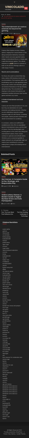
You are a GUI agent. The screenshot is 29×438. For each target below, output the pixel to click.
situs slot (5, 302)
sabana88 (5, 326)
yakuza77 (5, 367)
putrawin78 (6, 332)
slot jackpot (17, 305)
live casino (6, 351)
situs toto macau (7, 284)
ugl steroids (6, 319)
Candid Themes (20, 434)
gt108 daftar (6, 279)
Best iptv (5, 374)
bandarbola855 (7, 263)
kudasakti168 (6, 238)
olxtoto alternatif (7, 372)
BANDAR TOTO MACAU (10, 386)
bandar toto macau (8, 305)
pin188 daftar (7, 321)
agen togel (6, 244)
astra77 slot (6, 416)
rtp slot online (6, 277)
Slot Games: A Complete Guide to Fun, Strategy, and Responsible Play (14, 181)
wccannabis (6, 235)
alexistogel (6, 286)
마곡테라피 (6, 261)
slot (4, 355)
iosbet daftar (6, 229)
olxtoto (5, 265)
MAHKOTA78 (7, 288)
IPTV (4, 401)
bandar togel (6, 413)
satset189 (6, 294)
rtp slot (5, 258)
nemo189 (5, 292)
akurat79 (5, 346)
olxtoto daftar (7, 325)
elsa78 (5, 376)
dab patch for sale (8, 365)
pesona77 (5, 370)
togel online (6, 248)
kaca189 (5, 407)
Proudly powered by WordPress (13, 432)
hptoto (4, 323)
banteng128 (6, 403)
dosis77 (5, 369)
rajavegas (5, 353)
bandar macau (7, 300)
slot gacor (5, 309)
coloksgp (5, 342)
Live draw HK (6, 338)
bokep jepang (6, 237)
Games (4, 24)
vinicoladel (14, 7)
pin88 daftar (6, 242)
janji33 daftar (6, 282)
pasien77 (5, 328)
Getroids (5, 340)
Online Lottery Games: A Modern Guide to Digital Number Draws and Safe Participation (12, 198)
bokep (4, 254)
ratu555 (5, 380)
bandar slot (6, 281)
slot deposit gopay (8, 271)
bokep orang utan (8, 267)
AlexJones (17, 33)
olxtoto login (6, 273)
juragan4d (5, 290)
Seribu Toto (6, 260)
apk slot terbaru (7, 384)
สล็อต (4, 269)
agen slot (5, 411)
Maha (13, 203)
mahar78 (5, 330)
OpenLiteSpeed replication (10, 250)
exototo (5, 246)
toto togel (5, 307)
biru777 (5, 313)
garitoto (5, 231)
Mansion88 (6, 233)
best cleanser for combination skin (12, 357)
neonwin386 (6, 344)
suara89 (5, 378)
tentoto (5, 240)
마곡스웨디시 (6, 399)
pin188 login (6, 317)
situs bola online (7, 315)
